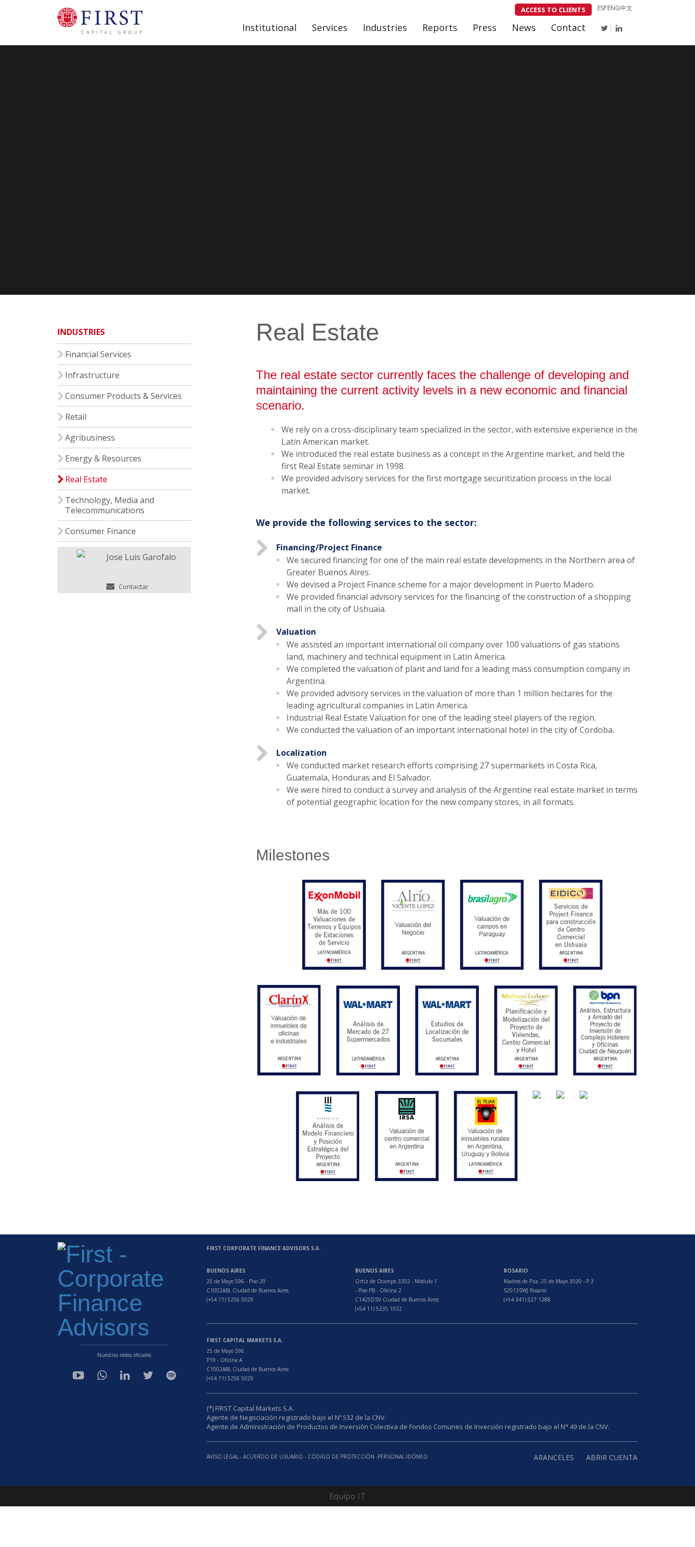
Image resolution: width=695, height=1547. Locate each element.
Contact (568, 27)
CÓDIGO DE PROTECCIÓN (342, 1456)
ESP (602, 8)
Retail (75, 416)
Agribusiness (90, 437)
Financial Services (98, 354)
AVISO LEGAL (223, 1456)
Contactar (133, 586)
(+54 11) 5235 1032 (378, 1308)
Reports (439, 27)
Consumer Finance (100, 531)
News (524, 27)
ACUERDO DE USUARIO (273, 1456)
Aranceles (554, 1457)
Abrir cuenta (612, 1457)
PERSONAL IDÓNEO (403, 1456)
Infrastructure (92, 375)
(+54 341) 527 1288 (527, 1299)
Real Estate (86, 479)
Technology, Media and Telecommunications (109, 505)
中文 (626, 8)
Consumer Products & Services (123, 395)
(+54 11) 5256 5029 (230, 1299)
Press (485, 27)
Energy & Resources (103, 458)
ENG (613, 8)
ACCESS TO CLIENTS (553, 9)
